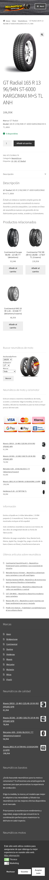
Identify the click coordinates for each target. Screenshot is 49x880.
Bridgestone (12, 639)
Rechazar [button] (11, 872)
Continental (11, 644)
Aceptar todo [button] (38, 871)
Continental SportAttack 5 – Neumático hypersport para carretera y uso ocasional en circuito (24, 565)
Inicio (8, 21)
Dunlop (9, 649)
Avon (8, 634)
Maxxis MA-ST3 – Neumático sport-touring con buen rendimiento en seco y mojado (25, 602)
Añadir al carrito (24, 143)
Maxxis (9, 659)
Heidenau (10, 654)
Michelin (10, 669)
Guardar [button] (24, 872)
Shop (14, 21)
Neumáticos (22, 21)
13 (12, 161)
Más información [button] (11, 855)
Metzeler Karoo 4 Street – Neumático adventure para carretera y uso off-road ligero (25, 573)
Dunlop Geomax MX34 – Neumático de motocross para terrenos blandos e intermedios (26, 580)
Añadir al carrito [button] (13, 270)
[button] (42, 35)
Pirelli (9, 679)
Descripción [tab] (8, 174)
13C (15, 161)
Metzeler (10, 664)
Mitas (8, 674)
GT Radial (22, 161)
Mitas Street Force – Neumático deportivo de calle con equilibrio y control (24, 588)
